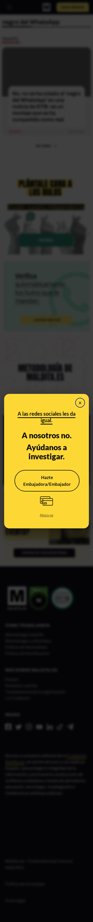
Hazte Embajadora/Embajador (47, 481)
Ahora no (46, 515)
